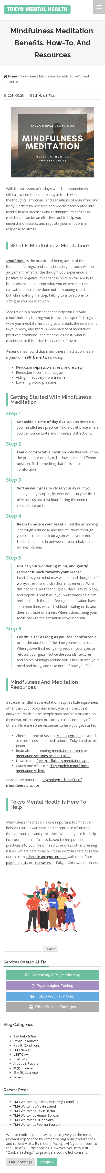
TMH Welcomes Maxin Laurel (34, 1106)
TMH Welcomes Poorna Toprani (36, 1124)
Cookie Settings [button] (20, 1162)
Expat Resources (25, 1041)
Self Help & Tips (44, 95)
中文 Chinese (23, 1068)
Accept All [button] (47, 1162)
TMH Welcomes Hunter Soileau (36, 1115)
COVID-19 (20, 1059)
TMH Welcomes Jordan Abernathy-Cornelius (45, 1101)
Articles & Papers (26, 1063)
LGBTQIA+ (20, 1054)
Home (12, 76)
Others (18, 1077)
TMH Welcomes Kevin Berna (34, 1111)
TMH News (21, 1050)
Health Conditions (26, 1045)
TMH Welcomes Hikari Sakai (33, 1120)
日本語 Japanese (25, 1072)
